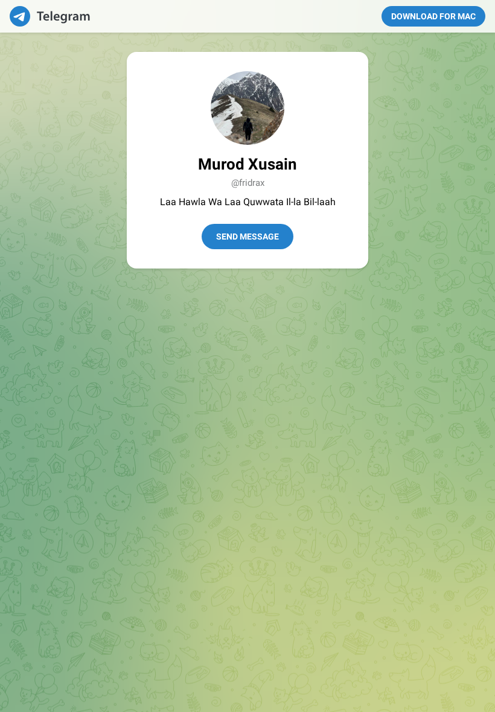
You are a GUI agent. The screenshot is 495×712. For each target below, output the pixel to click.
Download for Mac (433, 16)
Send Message (247, 236)
